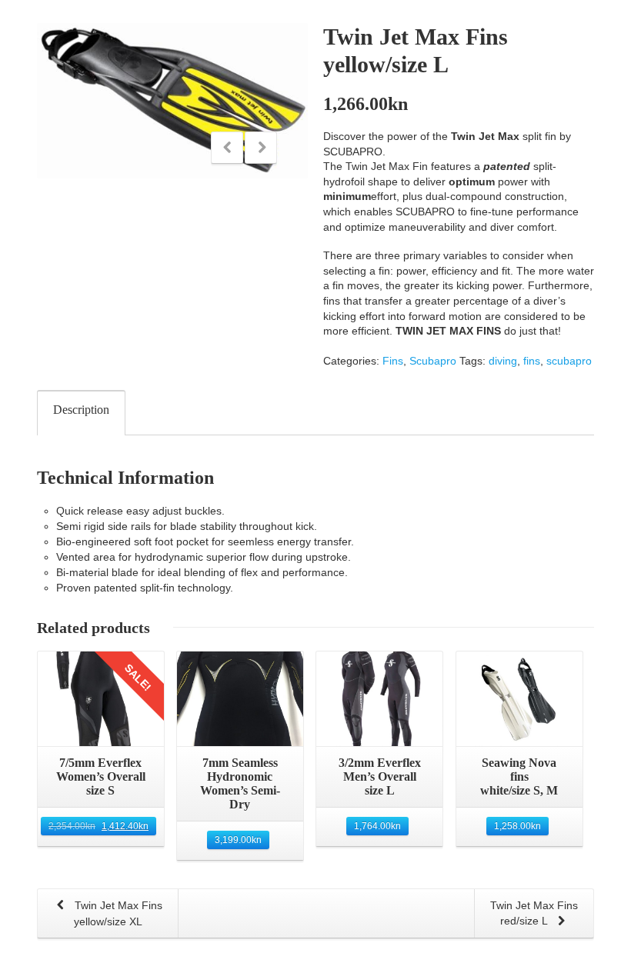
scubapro (569, 361)
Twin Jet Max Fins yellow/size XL (117, 913)
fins (531, 361)
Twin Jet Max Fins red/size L (534, 913)
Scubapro (432, 361)
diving (503, 361)
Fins (392, 361)
